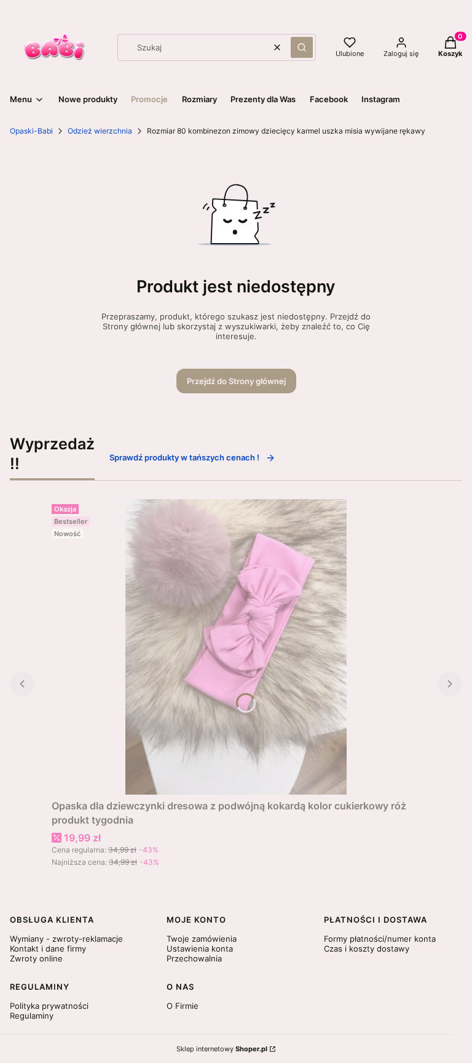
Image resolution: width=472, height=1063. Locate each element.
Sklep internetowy (221, 1049)
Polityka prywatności (49, 1006)
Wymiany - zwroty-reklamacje (66, 939)
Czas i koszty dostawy (366, 948)
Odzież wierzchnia (100, 130)
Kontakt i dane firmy (48, 948)
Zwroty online (36, 958)
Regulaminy (31, 1016)
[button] (302, 47)
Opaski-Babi (31, 130)
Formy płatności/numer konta (380, 939)
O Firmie (183, 1006)
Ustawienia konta (200, 948)
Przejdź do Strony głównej (236, 381)
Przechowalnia (194, 958)
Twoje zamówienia (202, 939)
